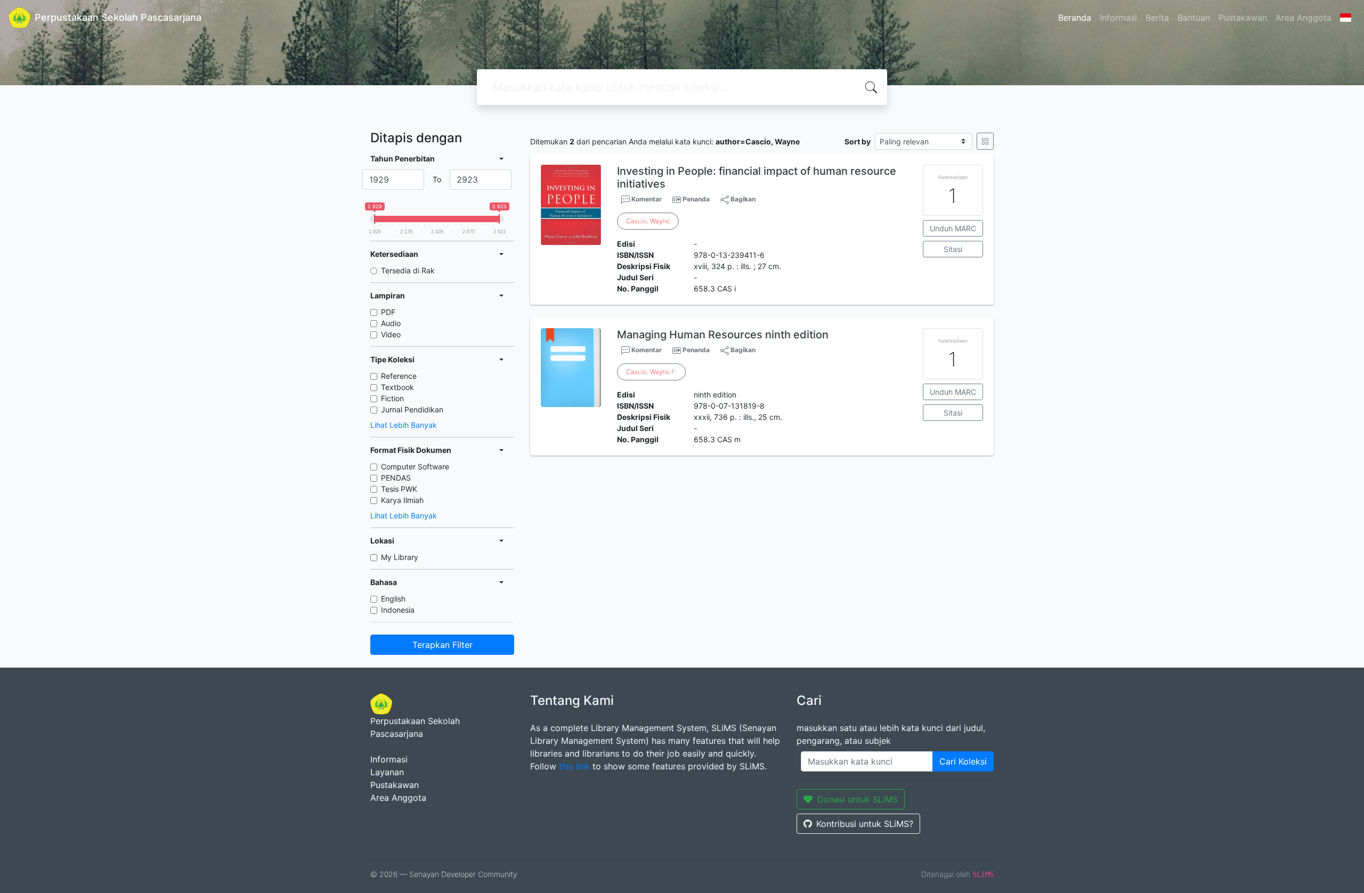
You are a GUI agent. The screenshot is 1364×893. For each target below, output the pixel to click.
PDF (388, 311)
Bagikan (742, 199)
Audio (391, 323)
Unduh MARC (953, 228)
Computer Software (415, 466)
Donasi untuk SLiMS (857, 799)
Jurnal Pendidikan (412, 409)
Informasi (1118, 17)
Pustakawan (1243, 17)
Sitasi (953, 249)
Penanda (696, 199)
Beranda (1074, 17)
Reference (399, 375)
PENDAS (396, 477)
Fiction (392, 398)
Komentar (646, 199)
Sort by (858, 141)
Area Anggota (1303, 17)
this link (574, 766)
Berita (1157, 17)
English (393, 598)
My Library (399, 557)
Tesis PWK (399, 488)
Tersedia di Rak (408, 270)
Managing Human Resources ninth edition (723, 334)
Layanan (387, 772)
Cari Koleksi (963, 761)
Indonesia (398, 609)
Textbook (397, 387)
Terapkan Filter (442, 644)
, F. (651, 372)
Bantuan (1194, 17)
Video (391, 334)
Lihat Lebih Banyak (403, 424)
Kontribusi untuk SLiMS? (864, 823)
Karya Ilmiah (402, 500)
